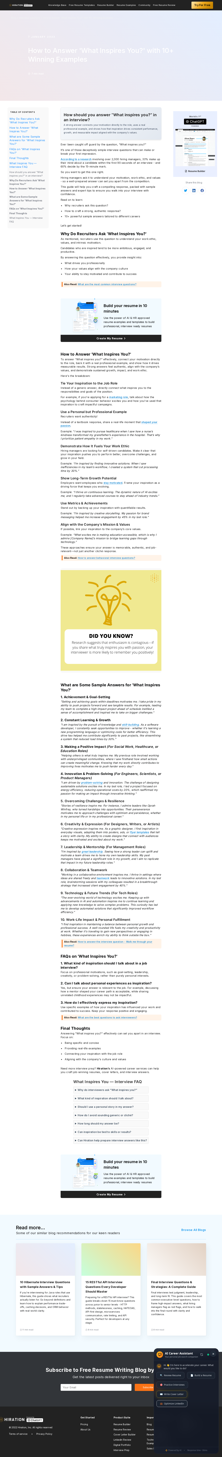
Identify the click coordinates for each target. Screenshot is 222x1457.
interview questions (29, 17)
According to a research (76, 159)
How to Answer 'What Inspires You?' (23, 129)
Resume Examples (126, 5)
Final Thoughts (19, 158)
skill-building (130, 724)
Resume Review (122, 1429)
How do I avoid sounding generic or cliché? (105, 1115)
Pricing (84, 1424)
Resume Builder (105, 5)
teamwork (103, 878)
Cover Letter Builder (125, 1434)
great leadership (92, 851)
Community (144, 5)
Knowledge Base (57, 5)
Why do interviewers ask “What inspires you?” (107, 1090)
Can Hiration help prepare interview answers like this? (112, 1140)
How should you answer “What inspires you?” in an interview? (26, 174)
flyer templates (139, 832)
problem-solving (92, 782)
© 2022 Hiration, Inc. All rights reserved (30, 1427)
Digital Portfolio (122, 1445)
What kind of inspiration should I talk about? (105, 1098)
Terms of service (18, 1434)
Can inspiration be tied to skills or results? (104, 1132)
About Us (85, 1429)
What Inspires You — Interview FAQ (23, 165)
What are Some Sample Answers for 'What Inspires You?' (27, 140)
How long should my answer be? (98, 1123)
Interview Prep (121, 1450)
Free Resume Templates (82, 5)
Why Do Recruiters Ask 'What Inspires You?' (24, 120)
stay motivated (113, 482)
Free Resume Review (164, 5)
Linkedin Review (122, 1439)
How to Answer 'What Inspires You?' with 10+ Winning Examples (78, 17)
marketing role (118, 397)
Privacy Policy (44, 1434)
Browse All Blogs (193, 1230)
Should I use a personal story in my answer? (106, 1106)
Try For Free (202, 5)
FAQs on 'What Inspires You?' (24, 151)
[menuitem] (57, 5)
